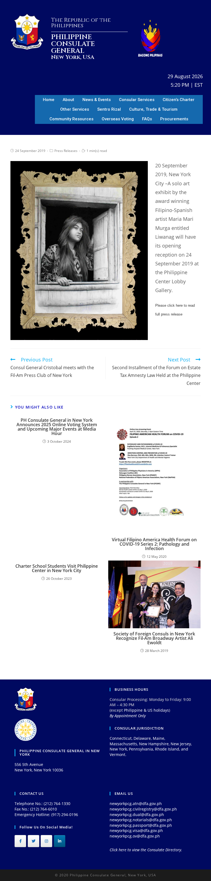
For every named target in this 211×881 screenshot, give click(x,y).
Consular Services (136, 99)
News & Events (96, 99)
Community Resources (71, 118)
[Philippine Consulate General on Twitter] (33, 841)
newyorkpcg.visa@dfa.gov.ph (136, 830)
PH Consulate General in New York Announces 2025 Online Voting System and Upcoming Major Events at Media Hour (56, 427)
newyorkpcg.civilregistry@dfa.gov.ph (143, 809)
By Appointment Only (128, 715)
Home (48, 99)
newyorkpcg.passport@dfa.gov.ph (141, 825)
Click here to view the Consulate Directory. (146, 849)
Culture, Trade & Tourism (153, 109)
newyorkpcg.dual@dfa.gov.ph (137, 814)
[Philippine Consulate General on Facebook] (20, 841)
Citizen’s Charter (179, 99)
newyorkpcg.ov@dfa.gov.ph (135, 836)
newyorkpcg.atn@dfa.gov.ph (136, 803)
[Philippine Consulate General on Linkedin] (59, 841)
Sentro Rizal (109, 109)
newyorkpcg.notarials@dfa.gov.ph (141, 819)
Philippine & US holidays (146, 710)
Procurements (174, 118)
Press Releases (65, 150)
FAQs (147, 118)
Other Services (74, 109)
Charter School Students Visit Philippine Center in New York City (56, 568)
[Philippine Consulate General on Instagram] (46, 841)
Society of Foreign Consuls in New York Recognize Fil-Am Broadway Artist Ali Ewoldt (154, 638)
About (68, 99)
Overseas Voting (118, 118)
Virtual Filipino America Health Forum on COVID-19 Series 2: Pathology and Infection (154, 544)
